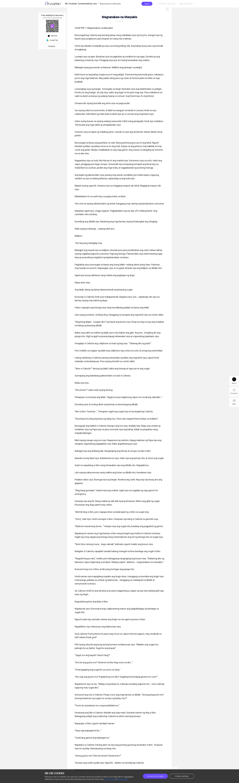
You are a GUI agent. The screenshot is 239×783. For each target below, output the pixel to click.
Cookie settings (182, 776)
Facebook (52, 46)
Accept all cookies (155, 776)
